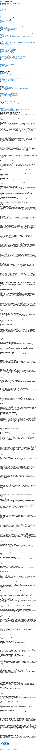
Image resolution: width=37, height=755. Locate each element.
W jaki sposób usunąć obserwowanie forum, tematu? (9, 101)
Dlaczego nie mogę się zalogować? (6, 25)
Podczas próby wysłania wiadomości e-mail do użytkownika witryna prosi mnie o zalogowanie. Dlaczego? (18, 42)
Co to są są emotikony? (4, 63)
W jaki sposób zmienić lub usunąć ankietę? (7, 50)
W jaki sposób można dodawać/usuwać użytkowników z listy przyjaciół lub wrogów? (14, 88)
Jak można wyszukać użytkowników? (6, 94)
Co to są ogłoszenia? (4, 66)
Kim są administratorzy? (4, 72)
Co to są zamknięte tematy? (5, 68)
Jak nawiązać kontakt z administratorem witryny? (8, 110)
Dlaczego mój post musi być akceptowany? (7, 57)
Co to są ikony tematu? (4, 70)
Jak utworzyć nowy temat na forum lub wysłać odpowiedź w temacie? (12, 44)
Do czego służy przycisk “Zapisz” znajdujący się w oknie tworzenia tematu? (13, 56)
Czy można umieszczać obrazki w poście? (7, 64)
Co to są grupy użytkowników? (5, 74)
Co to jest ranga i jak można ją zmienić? (7, 41)
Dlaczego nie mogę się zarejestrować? (7, 22)
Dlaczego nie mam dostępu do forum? (6, 51)
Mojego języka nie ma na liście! (5, 37)
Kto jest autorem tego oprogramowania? (7, 107)
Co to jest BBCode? (3, 60)
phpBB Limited (30, 703)
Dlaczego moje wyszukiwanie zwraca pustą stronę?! (9, 93)
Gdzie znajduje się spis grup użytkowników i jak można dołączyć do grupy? (13, 75)
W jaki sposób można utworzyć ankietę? (7, 48)
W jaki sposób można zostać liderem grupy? (7, 77)
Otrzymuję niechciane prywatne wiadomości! (8, 84)
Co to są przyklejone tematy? (5, 67)
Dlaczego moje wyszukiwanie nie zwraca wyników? (9, 92)
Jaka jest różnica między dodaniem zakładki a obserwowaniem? (11, 97)
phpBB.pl (25, 246)
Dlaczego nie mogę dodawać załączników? (7, 52)
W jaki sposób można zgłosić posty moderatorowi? (9, 55)
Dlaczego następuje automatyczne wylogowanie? (8, 28)
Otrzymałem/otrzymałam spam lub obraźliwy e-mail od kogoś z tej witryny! (13, 85)
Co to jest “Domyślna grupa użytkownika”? (7, 79)
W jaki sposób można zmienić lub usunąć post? (8, 45)
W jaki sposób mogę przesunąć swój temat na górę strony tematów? (12, 58)
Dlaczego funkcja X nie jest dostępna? (6, 108)
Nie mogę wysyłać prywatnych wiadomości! (7, 82)
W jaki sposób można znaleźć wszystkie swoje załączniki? (10, 104)
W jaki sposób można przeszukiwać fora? (7, 90)
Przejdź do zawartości (4, 4)
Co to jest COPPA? (3, 21)
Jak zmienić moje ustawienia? (5, 31)
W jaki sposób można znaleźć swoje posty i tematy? (9, 95)
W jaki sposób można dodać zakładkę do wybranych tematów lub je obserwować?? (14, 99)
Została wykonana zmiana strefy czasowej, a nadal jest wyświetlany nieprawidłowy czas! (15, 36)
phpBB (9, 746)
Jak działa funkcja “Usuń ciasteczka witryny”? (8, 29)
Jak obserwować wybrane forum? (6, 100)
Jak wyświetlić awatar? (4, 40)
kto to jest (17, 721)
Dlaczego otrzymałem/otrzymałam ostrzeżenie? (8, 53)
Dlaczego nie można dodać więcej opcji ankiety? (8, 49)
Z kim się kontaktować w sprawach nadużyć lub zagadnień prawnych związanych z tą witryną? (16, 109)
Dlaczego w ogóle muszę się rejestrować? (7, 20)
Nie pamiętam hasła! (3, 27)
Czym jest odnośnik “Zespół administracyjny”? (8, 80)
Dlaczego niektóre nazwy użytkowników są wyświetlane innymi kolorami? (12, 78)
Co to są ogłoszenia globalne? (5, 65)
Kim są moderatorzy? (4, 73)
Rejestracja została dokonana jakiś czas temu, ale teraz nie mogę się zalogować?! (14, 26)
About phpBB (30, 706)
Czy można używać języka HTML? (6, 62)
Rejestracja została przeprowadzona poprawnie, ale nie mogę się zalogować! (13, 23)
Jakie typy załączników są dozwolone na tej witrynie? (9, 103)
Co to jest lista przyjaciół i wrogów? (6, 87)
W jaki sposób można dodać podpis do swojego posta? (9, 46)
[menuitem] (4, 8)
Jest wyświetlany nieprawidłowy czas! (6, 35)
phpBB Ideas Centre (19, 712)
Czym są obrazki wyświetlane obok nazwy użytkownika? (10, 38)
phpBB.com (2, 247)
